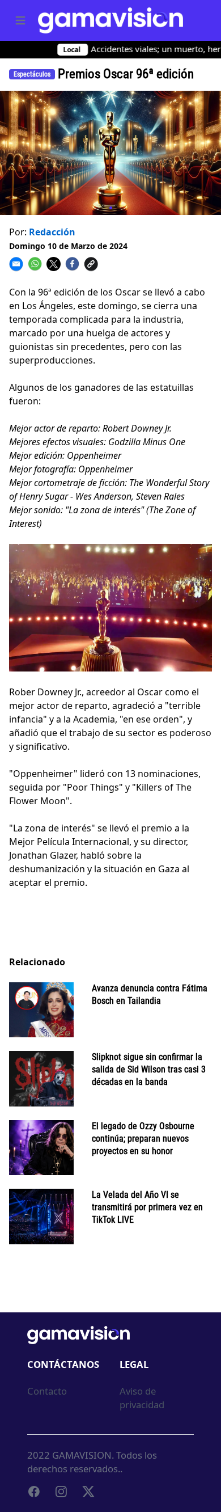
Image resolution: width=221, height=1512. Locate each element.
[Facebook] (34, 1491)
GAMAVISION (82, 1455)
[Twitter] (88, 1491)
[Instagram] (61, 1491)
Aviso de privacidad (142, 1397)
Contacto (47, 1390)
